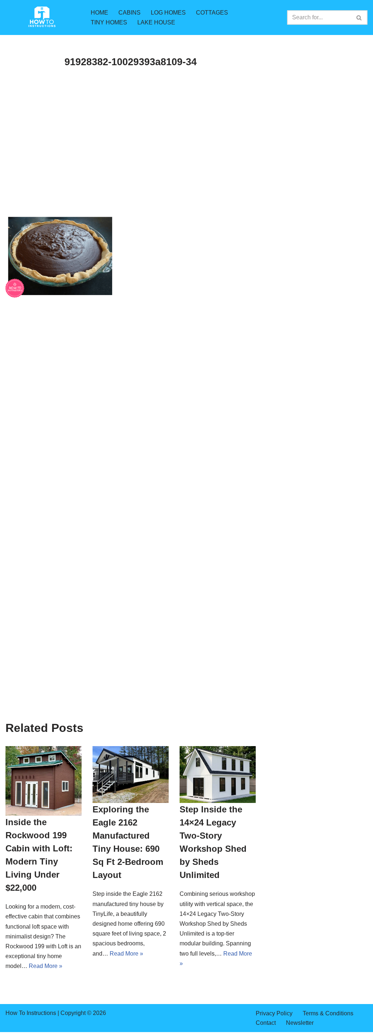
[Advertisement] (130, 160)
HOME (99, 12)
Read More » (45, 966)
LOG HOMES (168, 12)
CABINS (129, 12)
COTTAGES (212, 12)
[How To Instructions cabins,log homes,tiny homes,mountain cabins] (41, 17)
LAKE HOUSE (156, 22)
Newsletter (300, 1023)
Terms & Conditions (328, 1013)
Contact (266, 1023)
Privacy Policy (274, 1013)
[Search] (359, 17)
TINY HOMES (109, 22)
